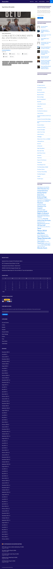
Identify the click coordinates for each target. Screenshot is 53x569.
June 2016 (4, 415)
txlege (38, 246)
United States (4, 343)
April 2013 (4, 503)
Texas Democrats (44, 238)
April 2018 (4, 370)
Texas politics (41, 241)
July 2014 (4, 468)
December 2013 (5, 485)
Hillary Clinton (42, 201)
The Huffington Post (41, 164)
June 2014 (4, 471)
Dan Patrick (40, 198)
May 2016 (4, 417)
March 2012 (4, 534)
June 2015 (4, 443)
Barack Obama (40, 194)
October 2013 (5, 489)
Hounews (47, 201)
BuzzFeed (39, 101)
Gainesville (5, 63)
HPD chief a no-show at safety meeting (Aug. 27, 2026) (13, 546)
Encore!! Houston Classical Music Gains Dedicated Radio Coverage (45, 52)
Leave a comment (13, 40)
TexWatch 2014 (47, 243)
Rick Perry (48, 226)
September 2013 (5, 492)
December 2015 (5, 429)
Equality (3, 327)
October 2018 (5, 363)
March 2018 (4, 373)
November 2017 (5, 382)
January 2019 (4, 356)
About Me (31, 1)
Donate (47, 1)
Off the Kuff (39, 146)
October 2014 (5, 461)
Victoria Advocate (42, 246)
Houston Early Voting (41, 209)
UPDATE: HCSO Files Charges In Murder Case (11, 268)
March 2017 (4, 394)
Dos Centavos (40, 108)
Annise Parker (42, 193)
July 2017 (4, 387)
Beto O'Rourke (20, 61)
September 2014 (5, 464)
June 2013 (4, 499)
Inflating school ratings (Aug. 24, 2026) (9, 557)
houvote (45, 218)
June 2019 (4, 354)
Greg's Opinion (40, 113)
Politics (3, 336)
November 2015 (5, 431)
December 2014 (5, 457)
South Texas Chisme (41, 153)
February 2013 (5, 508)
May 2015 (4, 445)
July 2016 (4, 412)
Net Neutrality (47, 223)
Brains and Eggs (40, 96)
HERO (38, 201)
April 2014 (4, 475)
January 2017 (4, 398)
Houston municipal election (42, 214)
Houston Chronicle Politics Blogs (44, 119)
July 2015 (4, 440)
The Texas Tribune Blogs (42, 171)
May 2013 (4, 501)
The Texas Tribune (40, 169)
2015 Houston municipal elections (43, 189)
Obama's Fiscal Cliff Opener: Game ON (45, 57)
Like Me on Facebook (42, 74)
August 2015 (4, 438)
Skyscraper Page (40, 150)
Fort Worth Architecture (42, 110)
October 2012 (5, 517)
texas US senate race (7, 64)
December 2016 (5, 401)
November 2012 (5, 515)
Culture (3, 324)
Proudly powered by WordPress (7, 567)
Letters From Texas (41, 132)
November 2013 (5, 487)
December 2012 (5, 513)
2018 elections (5, 61)
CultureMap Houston (41, 103)
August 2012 (4, 522)
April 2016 (4, 419)
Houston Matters (40, 125)
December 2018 (5, 359)
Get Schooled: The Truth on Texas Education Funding (46, 43)
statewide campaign (13, 63)
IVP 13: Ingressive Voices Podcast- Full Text (10, 263)
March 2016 (4, 422)
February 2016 (5, 424)
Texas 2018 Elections (43, 236)
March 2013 (4, 506)
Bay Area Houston (41, 92)
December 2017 (5, 380)
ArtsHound (39, 89)
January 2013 (4, 510)
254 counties (12, 61)
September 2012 (5, 520)
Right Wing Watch (41, 148)
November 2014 (5, 459)
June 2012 (4, 527)
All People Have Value (41, 87)
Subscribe (40, 17)
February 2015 (5, 452)
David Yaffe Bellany (28, 61)
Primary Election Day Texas (41, 226)
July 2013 (4, 496)
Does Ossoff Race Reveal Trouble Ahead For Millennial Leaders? (46, 67)
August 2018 (4, 366)
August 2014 (4, 466)
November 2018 (5, 361)
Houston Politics (40, 218)
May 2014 (4, 473)
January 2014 (4, 482)
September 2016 (5, 408)
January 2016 (4, 426)
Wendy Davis (42, 248)
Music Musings (42, 1)
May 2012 (4, 529)
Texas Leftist (5, 1)
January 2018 (4, 377)
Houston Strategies (41, 129)
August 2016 (4, 410)
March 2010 (4, 536)
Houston (40, 203)
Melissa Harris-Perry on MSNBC (43, 139)
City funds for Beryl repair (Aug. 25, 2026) (10, 553)
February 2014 (5, 480)
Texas (3, 33)
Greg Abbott (48, 200)
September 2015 (5, 436)
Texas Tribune (25, 63)
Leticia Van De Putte (44, 220)
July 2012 (4, 524)
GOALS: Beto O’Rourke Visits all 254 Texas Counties (17, 36)
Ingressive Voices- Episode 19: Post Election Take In (12, 261)
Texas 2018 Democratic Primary (42, 234)
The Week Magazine (41, 174)
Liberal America (40, 134)
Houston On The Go (41, 127)
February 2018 (5, 375)
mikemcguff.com (40, 141)
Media (36, 1)
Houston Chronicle (41, 204)
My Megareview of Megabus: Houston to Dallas (45, 31)
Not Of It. (39, 143)
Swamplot (39, 155)
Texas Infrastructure (41, 239)
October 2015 (5, 433)
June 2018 (4, 368)
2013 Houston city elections (43, 187)
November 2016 (5, 403)
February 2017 (5, 396)
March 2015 (4, 450)
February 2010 (5, 538)
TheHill (38, 176)
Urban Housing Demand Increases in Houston (46, 47)
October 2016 (5, 405)
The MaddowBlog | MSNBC (42, 167)
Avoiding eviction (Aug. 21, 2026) (8, 560)
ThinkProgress (40, 178)
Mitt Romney (40, 223)
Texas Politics (8, 33)
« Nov (3, 291)
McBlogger (39, 136)
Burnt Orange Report (41, 99)
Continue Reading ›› (6, 50)
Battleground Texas (41, 195)
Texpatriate (39, 162)
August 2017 (4, 384)
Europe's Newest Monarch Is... (44, 27)
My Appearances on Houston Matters (12, 544)
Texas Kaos (39, 157)
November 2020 (5, 352)
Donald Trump (45, 198)
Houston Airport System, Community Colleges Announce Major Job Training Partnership (46, 62)
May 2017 (4, 389)
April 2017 (4, 391)
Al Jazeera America (41, 85)
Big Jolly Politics (40, 94)
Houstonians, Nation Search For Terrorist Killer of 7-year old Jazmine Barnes (17, 270)
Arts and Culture (5, 322)
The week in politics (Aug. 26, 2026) (9, 550)
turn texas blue (45, 245)
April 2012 (4, 531)
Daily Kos (39, 106)
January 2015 (4, 454)
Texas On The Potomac (41, 160)
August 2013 (4, 494)
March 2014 (4, 478)
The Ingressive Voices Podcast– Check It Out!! (11, 265)
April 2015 (4, 447)
